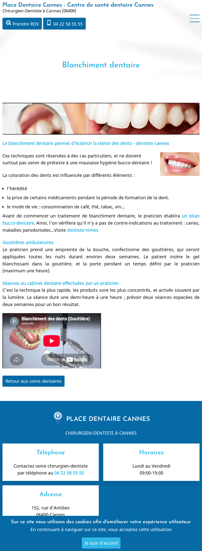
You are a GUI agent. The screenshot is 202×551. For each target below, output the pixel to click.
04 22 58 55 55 (64, 23)
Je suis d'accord (101, 543)
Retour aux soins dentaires (33, 381)
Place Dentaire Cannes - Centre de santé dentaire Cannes (77, 5)
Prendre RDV (22, 23)
